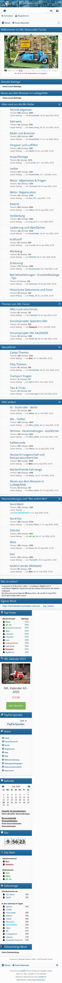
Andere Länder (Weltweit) (25, 566)
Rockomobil (10, 913)
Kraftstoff (16, 239)
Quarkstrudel (34, 269)
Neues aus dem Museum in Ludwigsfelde (27, 482)
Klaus (8, 928)
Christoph (9, 637)
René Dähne (34, 525)
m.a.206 (32, 163)
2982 (27, 625)
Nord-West (16, 504)
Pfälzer (32, 210)
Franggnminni (11, 934)
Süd (12, 554)
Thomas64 (33, 186)
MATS (31, 382)
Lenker (14, 168)
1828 (27, 640)
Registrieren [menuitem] (58, 11)
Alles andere (9, 402)
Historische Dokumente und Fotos (31, 290)
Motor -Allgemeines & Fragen (28, 180)
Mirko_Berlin (34, 425)
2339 (27, 634)
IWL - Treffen (17, 419)
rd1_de (32, 536)
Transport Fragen (21, 376)
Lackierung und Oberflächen (27, 227)
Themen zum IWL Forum (16, 304)
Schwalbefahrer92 (21, 513)
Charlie (9, 910)
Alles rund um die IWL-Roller (18, 104)
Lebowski (9, 634)
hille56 (31, 151)
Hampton (33, 327)
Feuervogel (33, 394)
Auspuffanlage (19, 157)
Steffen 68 (33, 339)
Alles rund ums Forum (24, 309)
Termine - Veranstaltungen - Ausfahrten (34, 431)
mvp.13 (32, 222)
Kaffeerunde (17, 443)
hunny (31, 548)
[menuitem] (16, 738)
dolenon (9, 916)
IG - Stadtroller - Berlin (24, 407)
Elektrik (14, 204)
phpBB (22, 971)
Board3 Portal (24, 959)
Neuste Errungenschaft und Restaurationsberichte (27, 456)
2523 (27, 631)
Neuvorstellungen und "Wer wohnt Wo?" (25, 498)
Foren (5, 11)
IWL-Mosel (10, 894)
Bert (31, 358)
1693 (27, 643)
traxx (7, 640)
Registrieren (23, 16)
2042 (27, 637)
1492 (27, 652)
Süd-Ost (15, 530)
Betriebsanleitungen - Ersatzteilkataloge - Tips (34, 276)
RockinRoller (34, 116)
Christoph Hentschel (14, 940)
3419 (27, 622)
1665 (27, 646)
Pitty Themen (18, 364)
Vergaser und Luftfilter (24, 145)
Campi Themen (19, 352)
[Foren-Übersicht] (31, 3)
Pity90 (8, 897)
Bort (30, 198)
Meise (31, 413)
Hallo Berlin (9, 646)
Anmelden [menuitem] (52, 11)
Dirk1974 (32, 257)
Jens (7, 631)
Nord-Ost (15, 518)
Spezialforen (9, 347)
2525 (27, 628)
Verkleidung (17, 216)
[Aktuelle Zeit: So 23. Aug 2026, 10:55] (59, 23)
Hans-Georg (34, 127)
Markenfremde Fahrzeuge (26, 469)
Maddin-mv (9, 652)
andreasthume (11, 643)
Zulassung (16, 263)
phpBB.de (42, 977)
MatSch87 (10, 922)
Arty (25, 974)
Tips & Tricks (18, 388)
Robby (31, 296)
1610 (27, 649)
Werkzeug (16, 251)
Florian (8, 919)
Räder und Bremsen (22, 133)
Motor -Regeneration (23, 192)
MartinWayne (11, 925)
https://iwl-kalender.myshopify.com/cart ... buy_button (28, 606)
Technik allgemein (21, 110)
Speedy (9, 907)
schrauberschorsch (13, 628)
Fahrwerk (15, 121)
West (13, 542)
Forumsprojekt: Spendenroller (29, 321)
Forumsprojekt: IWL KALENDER (29, 333)
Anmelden (8, 16)
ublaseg (9, 937)
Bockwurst (33, 284)
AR (7, 931)
